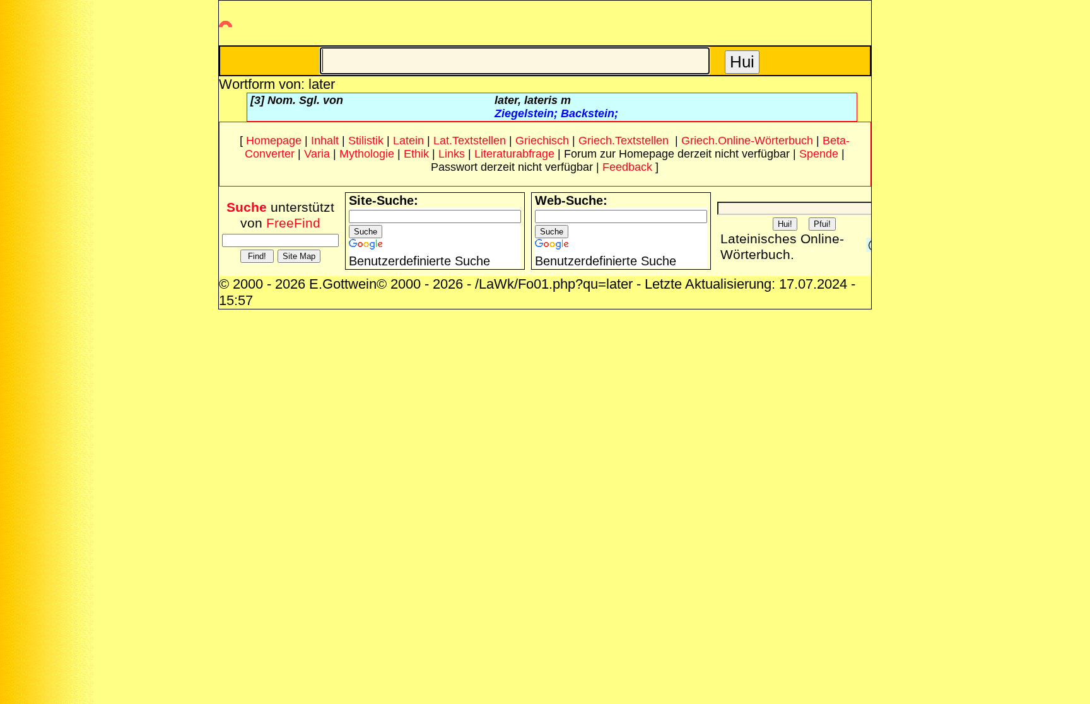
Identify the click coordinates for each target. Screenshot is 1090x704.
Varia (317, 153)
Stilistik (366, 140)
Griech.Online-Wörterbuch (747, 140)
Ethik (416, 153)
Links (451, 153)
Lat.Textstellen (469, 140)
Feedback (627, 167)
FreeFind (293, 223)
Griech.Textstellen (623, 140)
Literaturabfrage (514, 153)
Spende (818, 153)
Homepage (274, 140)
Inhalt (325, 140)
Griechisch (542, 140)
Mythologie (366, 153)
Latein (408, 140)
